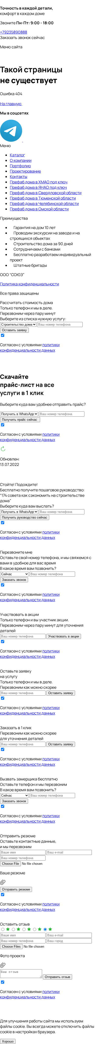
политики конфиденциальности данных (30, 347)
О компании (21, 160)
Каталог (17, 155)
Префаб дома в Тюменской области (43, 198)
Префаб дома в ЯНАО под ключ (38, 187)
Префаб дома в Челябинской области (44, 203)
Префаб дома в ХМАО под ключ (38, 182)
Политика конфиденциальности (29, 284)
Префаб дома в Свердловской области (45, 192)
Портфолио (20, 165)
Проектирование (25, 171)
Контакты (18, 176)
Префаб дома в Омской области (39, 209)
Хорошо (8, 1041)
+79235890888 (13, 32)
